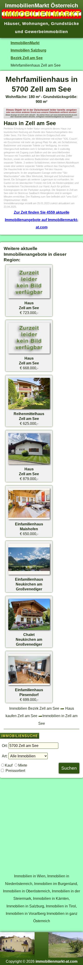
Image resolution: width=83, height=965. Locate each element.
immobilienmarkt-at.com (56, 961)
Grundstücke (65, 23)
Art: (4, 756)
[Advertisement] (41, 823)
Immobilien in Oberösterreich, (27, 891)
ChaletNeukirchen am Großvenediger (29, 639)
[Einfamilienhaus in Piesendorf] (29, 685)
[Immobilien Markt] (41, 17)
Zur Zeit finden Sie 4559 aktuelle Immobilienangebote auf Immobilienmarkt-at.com (41, 219)
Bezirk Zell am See (27, 58)
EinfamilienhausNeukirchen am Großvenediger (29, 584)
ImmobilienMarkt (25, 43)
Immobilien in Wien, (30, 876)
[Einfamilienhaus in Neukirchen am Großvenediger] (29, 574)
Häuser (11, 23)
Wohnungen (35, 23)
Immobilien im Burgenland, (56, 884)
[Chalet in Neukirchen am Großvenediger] (29, 630)
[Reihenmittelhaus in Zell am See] (29, 409)
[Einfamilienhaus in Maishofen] (29, 519)
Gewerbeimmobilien (46, 31)
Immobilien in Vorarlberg (26, 913)
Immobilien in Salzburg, (25, 906)
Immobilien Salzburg (28, 50)
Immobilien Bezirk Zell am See (34, 708)
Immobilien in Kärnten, (51, 898)
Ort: (5, 745)
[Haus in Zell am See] (29, 298)
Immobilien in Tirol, (61, 906)
